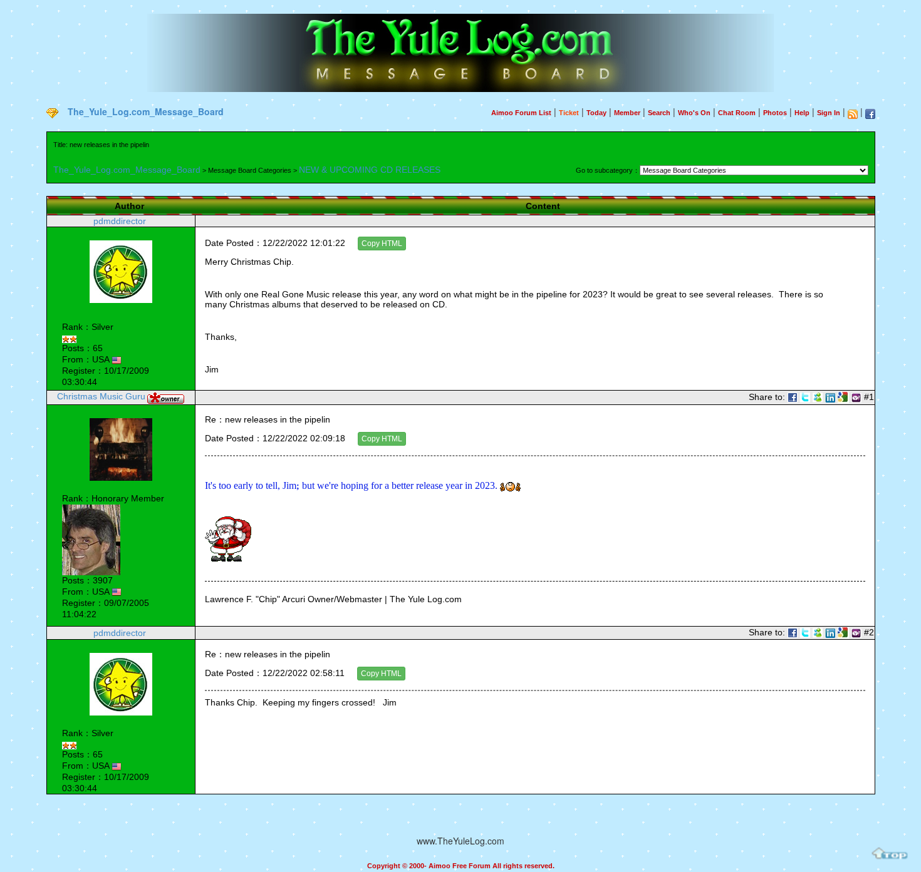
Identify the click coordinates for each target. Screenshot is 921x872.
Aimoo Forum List (521, 112)
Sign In (828, 112)
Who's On (694, 112)
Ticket (569, 112)
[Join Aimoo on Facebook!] (870, 114)
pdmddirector (119, 221)
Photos (775, 112)
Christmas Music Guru (101, 396)
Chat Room (737, 112)
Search (659, 112)
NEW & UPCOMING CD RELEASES (369, 170)
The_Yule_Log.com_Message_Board (146, 111)
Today (596, 112)
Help (801, 112)
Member (627, 112)
